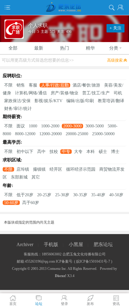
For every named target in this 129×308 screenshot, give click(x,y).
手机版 (51, 244)
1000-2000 (50, 126)
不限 (8, 85)
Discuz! (60, 276)
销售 (20, 85)
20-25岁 (44, 195)
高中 (41, 151)
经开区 (56, 169)
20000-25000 (77, 134)
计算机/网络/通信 (31, 93)
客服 (33, 85)
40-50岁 (116, 195)
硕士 (103, 151)
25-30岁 (62, 195)
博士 (115, 151)
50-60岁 (11, 202)
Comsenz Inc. (57, 269)
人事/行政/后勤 (55, 85)
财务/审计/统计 (18, 108)
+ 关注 (116, 28)
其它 (36, 177)
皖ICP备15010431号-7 (93, 261)
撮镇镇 (39, 169)
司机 (118, 93)
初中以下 (24, 151)
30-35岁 (80, 195)
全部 (12, 48)
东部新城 (19, 177)
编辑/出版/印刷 (80, 101)
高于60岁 (30, 202)
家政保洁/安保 (17, 101)
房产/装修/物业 (64, 93)
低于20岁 (24, 195)
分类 (113, 48)
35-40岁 (98, 195)
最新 (38, 48)
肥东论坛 (103, 244)
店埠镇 (22, 169)
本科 (90, 151)
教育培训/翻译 (111, 101)
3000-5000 (95, 126)
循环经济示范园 (80, 169)
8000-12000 (25, 134)
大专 (78, 151)
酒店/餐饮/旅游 (86, 85)
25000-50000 (103, 134)
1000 (33, 126)
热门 (64, 48)
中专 (66, 151)
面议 (20, 126)
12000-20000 (50, 134)
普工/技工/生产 (96, 93)
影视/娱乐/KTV (48, 101)
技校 (54, 151)
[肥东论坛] (64, 7)
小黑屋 (76, 244)
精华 (90, 48)
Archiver (24, 244)
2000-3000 (72, 126)
